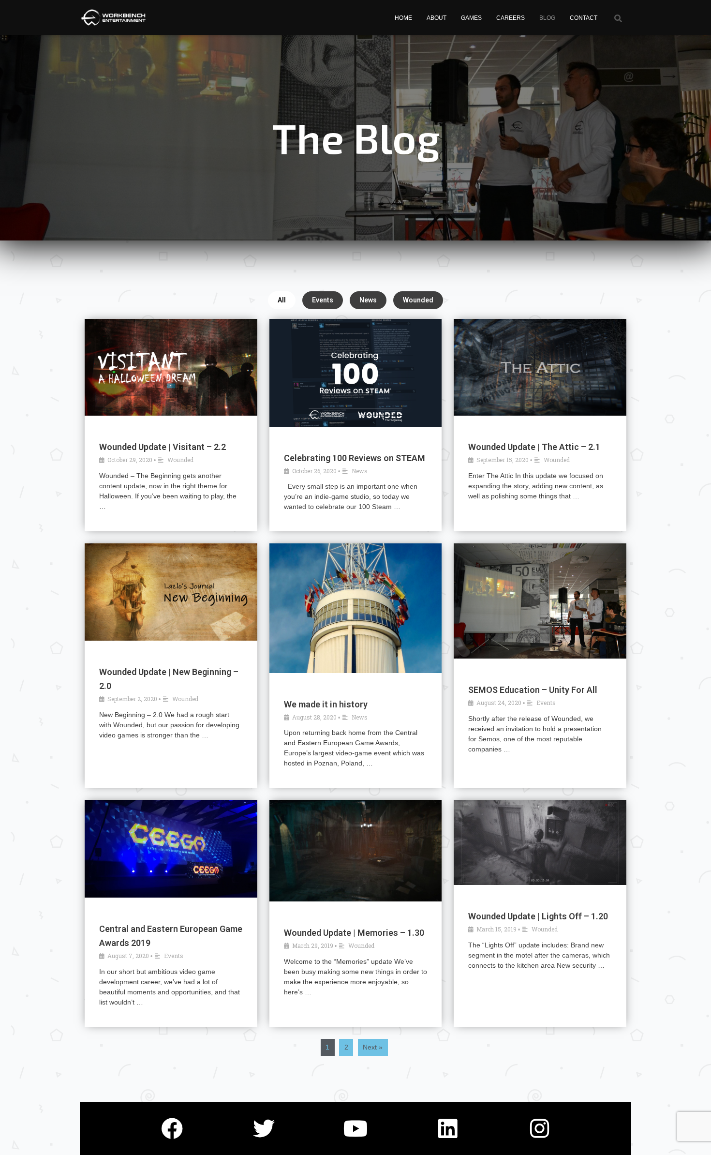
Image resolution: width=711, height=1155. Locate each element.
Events (322, 300)
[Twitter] (263, 1128)
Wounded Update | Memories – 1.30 (354, 933)
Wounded (418, 300)
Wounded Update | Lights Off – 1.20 (538, 916)
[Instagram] (539, 1128)
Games (471, 18)
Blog (547, 18)
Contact (583, 18)
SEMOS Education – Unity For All (532, 690)
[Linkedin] (447, 1128)
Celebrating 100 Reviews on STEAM (354, 458)
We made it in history (326, 704)
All (282, 300)
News (368, 300)
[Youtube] (355, 1128)
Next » (373, 1047)
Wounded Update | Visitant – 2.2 (162, 447)
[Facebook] (171, 1128)
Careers (510, 18)
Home (403, 18)
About (436, 18)
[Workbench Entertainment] (115, 17)
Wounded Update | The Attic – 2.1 (534, 447)
